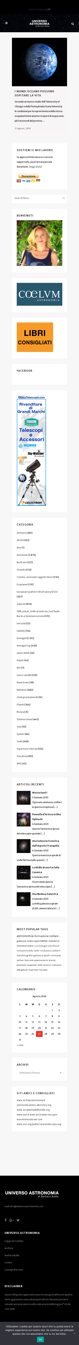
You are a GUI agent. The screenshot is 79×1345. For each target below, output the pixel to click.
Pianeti (20, 704)
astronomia (25, 936)
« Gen (20, 1045)
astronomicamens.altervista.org (34, 1105)
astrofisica (53, 946)
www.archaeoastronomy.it (31, 1100)
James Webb (23, 653)
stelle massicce (44, 965)
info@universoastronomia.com (26, 1206)
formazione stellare (46, 936)
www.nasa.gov (49, 1114)
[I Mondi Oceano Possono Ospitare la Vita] (39, 62)
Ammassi (21, 532)
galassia (21, 941)
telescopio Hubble (37, 940)
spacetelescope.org (50, 1124)
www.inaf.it (23, 1114)
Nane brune (23, 682)
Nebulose (22, 689)
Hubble (20, 630)
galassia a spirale (42, 955)
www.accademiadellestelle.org (33, 1109)
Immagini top (24, 645)
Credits (8, 1262)
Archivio (9, 1248)
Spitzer (20, 734)
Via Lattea (22, 756)
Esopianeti (22, 584)
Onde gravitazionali (27, 697)
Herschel (21, 623)
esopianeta (31, 965)
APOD (20, 540)
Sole (19, 726)
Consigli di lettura (14, 1269)
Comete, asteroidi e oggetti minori (35, 577)
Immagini (21, 638)
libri (19, 667)
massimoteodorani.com (29, 1119)
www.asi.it (35, 1114)
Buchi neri (22, 562)
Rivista (20, 712)
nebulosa (54, 941)
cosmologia (41, 946)
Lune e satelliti (24, 675)
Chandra (21, 569)
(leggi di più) (35, 166)
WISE (19, 763)
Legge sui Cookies (14, 1241)
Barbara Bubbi (12, 1255)
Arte (19, 547)
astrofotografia (24, 955)
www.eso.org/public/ (28, 1124)
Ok (40, 1339)
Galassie (21, 604)
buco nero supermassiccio (36, 960)
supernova (33, 970)
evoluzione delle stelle (28, 950)
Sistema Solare (24, 719)
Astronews (22, 555)
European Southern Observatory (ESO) (37, 591)
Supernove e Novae (27, 748)
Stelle (20, 741)
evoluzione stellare (50, 950)
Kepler (20, 660)
